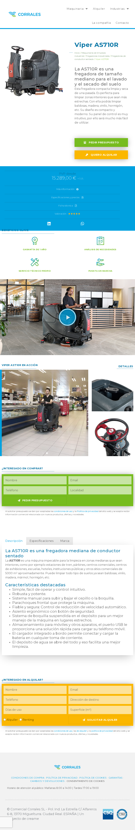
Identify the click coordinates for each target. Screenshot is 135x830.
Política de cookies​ (93, 777)
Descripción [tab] (14, 541)
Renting (28, 719)
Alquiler (99, 8)
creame (33, 819)
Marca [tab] (64, 541)
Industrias (117, 8)
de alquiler (81, 731)
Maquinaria (75, 8)
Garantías (116, 777)
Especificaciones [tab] (41, 541)
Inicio (77, 52)
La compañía (101, 22)
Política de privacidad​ (87, 511)
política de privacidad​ (102, 731)
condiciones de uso (63, 511)
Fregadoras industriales (98, 56)
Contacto (122, 22)
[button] (49, 223)
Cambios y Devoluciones (47, 781)
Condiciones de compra (27, 777)
